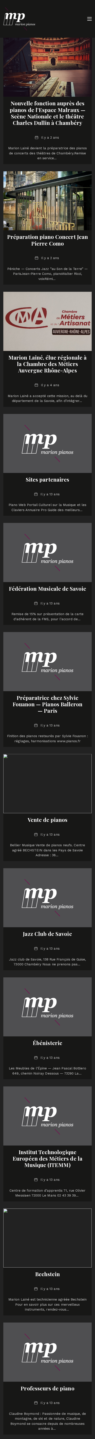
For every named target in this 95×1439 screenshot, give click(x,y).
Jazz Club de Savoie (47, 933)
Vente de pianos (48, 819)
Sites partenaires (47, 479)
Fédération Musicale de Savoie (47, 588)
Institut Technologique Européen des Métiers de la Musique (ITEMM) (47, 1158)
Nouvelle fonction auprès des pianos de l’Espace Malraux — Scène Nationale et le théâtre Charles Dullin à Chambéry (47, 113)
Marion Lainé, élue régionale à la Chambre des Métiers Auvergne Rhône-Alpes (47, 364)
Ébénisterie (47, 1042)
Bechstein (47, 1274)
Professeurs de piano (47, 1388)
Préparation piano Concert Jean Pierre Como (47, 240)
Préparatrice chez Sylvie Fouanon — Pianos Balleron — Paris (48, 704)
